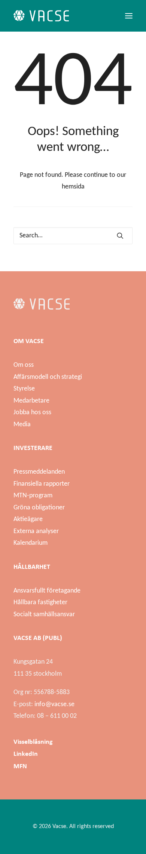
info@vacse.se (54, 704)
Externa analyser (36, 531)
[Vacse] (41, 15)
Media (22, 424)
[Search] (73, 235)
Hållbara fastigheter (40, 602)
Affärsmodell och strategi (47, 377)
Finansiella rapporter (41, 484)
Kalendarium (30, 543)
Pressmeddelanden (39, 472)
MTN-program (32, 495)
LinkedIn (25, 753)
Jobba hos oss (32, 412)
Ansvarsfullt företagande (46, 590)
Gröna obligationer (39, 507)
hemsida (73, 186)
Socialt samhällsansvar (44, 614)
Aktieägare (28, 519)
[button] (129, 16)
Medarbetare (31, 400)
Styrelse (24, 388)
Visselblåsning (33, 741)
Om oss (23, 365)
